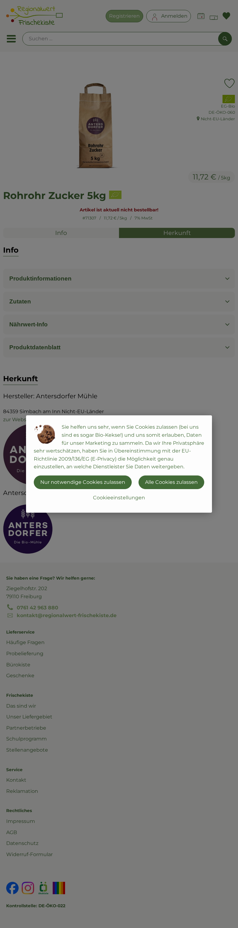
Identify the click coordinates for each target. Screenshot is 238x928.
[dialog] (119, 464)
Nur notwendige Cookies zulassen (82, 482)
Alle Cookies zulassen (171, 482)
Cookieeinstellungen (119, 498)
